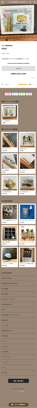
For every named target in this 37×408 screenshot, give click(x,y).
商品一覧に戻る (18, 381)
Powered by (16, 391)
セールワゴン (4, 346)
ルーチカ (3, 341)
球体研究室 (4, 336)
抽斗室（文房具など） (7, 330)
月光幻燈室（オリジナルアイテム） (10, 315)
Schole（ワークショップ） (8, 299)
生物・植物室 (4, 288)
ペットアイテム (5, 362)
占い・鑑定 (4, 372)
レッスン (3, 367)
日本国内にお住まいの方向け (18, 73)
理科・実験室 (4, 294)
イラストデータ (5, 357)
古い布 (3, 309)
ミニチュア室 (4, 325)
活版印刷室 (4, 320)
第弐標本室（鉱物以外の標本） (9, 283)
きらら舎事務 (5, 351)
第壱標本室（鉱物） (6, 278)
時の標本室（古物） (6, 304)
